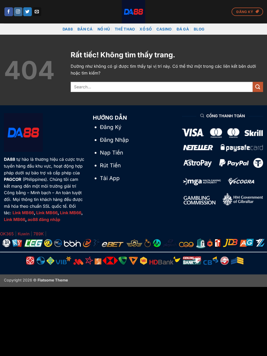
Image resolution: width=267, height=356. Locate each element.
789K (38, 233)
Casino (164, 29)
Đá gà (183, 29)
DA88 (68, 29)
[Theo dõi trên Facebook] (8, 11)
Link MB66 (23, 212)
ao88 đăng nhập (44, 219)
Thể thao (125, 29)
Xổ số (145, 29)
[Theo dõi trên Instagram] (18, 11)
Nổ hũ (104, 29)
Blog (199, 29)
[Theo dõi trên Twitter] (27, 11)
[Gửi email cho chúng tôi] (37, 11)
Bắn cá (85, 29)
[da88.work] (133, 11)
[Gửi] (258, 87)
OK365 (7, 233)
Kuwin (23, 233)
